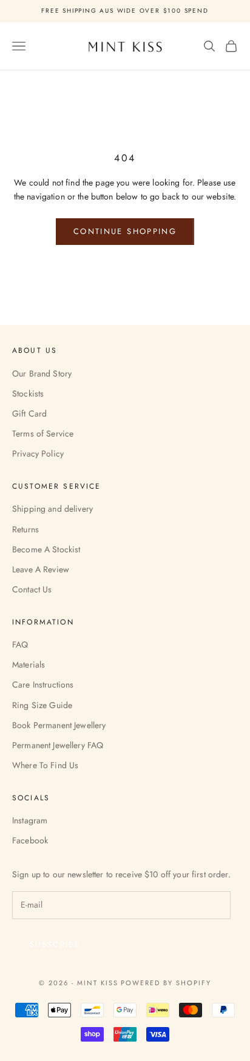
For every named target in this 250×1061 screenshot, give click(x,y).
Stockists (28, 393)
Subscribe (55, 944)
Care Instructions (42, 684)
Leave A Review (40, 569)
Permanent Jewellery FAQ (57, 745)
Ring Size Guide (42, 705)
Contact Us (32, 589)
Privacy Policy (38, 453)
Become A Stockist (46, 549)
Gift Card (29, 413)
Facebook (30, 840)
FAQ (20, 644)
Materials (28, 664)
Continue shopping (125, 231)
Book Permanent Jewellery (59, 725)
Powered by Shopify (166, 983)
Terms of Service (42, 433)
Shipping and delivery (52, 509)
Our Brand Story (42, 373)
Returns (25, 529)
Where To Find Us (45, 765)
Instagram (29, 820)
